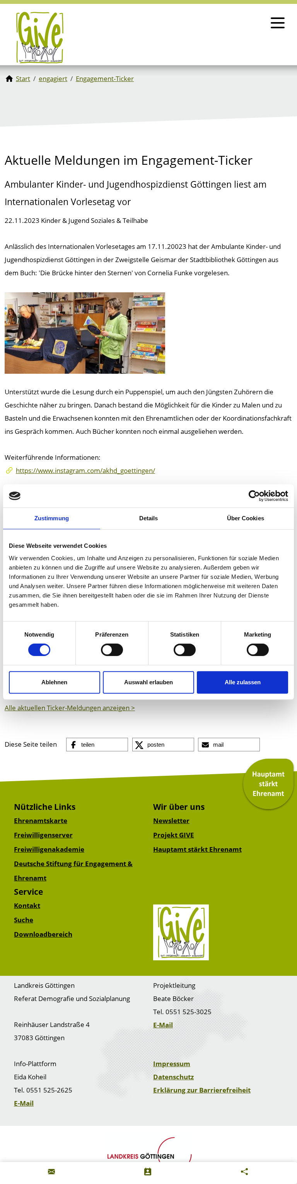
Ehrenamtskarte (40, 820)
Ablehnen (54, 682)
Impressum (171, 1063)
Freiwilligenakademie (49, 849)
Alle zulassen (243, 682)
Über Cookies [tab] (245, 518)
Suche (23, 919)
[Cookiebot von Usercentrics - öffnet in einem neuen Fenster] (254, 496)
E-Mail (163, 1024)
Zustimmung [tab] (51, 518)
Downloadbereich (43, 934)
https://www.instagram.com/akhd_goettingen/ (85, 470)
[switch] (112, 650)
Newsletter (171, 820)
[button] (97, 745)
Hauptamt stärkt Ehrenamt (197, 849)
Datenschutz (173, 1076)
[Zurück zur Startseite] (39, 38)
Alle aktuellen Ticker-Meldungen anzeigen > (70, 707)
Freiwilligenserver (43, 834)
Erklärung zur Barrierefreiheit (202, 1090)
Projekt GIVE (173, 834)
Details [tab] (148, 518)
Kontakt (27, 905)
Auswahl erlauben (148, 682)
